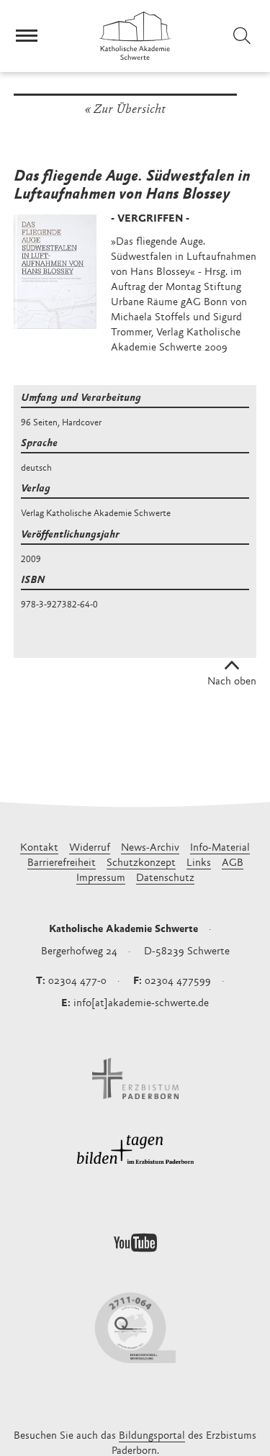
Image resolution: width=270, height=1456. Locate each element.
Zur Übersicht (130, 110)
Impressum (100, 878)
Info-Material (220, 848)
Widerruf (89, 848)
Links (198, 863)
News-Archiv (150, 848)
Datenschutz (165, 878)
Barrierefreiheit (61, 863)
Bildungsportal (152, 1436)
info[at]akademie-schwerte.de (141, 1003)
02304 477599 (178, 981)
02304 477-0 (77, 981)
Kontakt (39, 848)
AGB (232, 863)
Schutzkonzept (141, 863)
